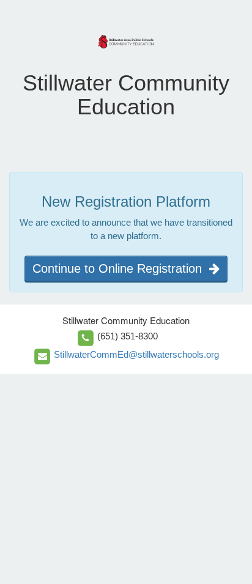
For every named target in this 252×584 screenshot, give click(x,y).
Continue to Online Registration (120, 268)
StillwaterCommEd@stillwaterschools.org (136, 354)
